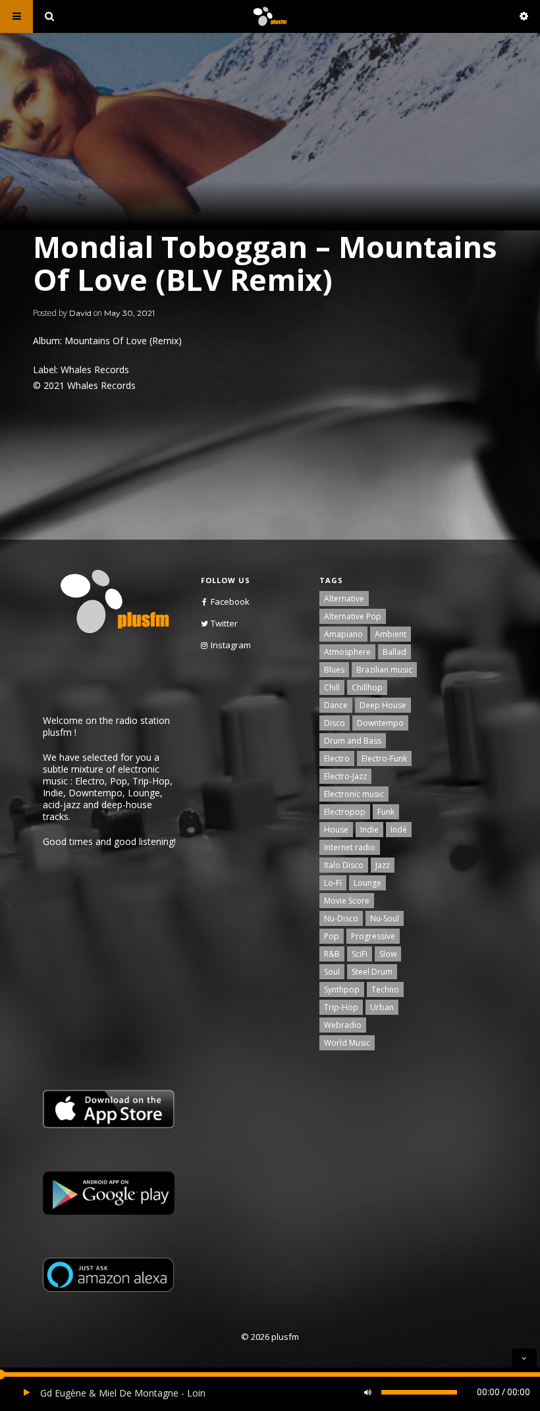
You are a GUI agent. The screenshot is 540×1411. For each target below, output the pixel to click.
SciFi (359, 954)
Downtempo (380, 723)
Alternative (344, 598)
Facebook (230, 601)
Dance (336, 705)
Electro (337, 758)
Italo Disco (344, 865)
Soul (332, 971)
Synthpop (342, 989)
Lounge (367, 882)
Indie (369, 829)
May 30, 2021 (129, 313)
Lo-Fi (333, 882)
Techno (385, 989)
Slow (387, 954)
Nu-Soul (384, 918)
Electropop (344, 811)
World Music (347, 1042)
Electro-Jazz (345, 776)
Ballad (394, 651)
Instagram (231, 645)
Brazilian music (384, 669)
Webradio (343, 1025)
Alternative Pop (352, 616)
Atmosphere (347, 651)
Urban (382, 1007)
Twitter (224, 623)
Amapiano (343, 634)
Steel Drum (372, 971)
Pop (331, 936)
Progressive (373, 936)
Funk (385, 811)
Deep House (383, 705)
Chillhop (367, 687)
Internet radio (349, 847)
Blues (334, 669)
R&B (332, 954)
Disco (334, 723)
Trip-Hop (341, 1007)
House (336, 829)
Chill (332, 687)
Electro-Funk (384, 758)
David (80, 313)
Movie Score (346, 900)
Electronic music (354, 794)
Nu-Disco (341, 918)
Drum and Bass (352, 740)
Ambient (390, 634)
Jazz (382, 865)
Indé (399, 829)
